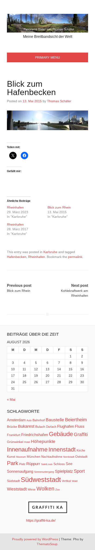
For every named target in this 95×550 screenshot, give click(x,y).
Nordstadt (68, 456)
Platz (22, 464)
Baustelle (55, 419)
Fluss (79, 426)
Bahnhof (39, 420)
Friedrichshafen (34, 434)
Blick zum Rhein (59, 207)
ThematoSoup (47, 544)
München (33, 456)
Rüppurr (33, 463)
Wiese (32, 489)
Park (12, 463)
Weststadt (17, 489)
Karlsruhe (50, 252)
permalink (75, 257)
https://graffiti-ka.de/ (41, 520)
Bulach (40, 426)
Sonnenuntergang (44, 471)
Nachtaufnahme (51, 456)
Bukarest (26, 426)
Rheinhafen (15, 207)
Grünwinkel (15, 442)
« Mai (11, 399)
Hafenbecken (16, 257)
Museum (21, 456)
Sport (79, 471)
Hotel (27, 442)
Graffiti (81, 434)
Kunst (11, 456)
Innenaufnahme (27, 449)
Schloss (59, 464)
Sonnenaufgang (20, 471)
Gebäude (61, 434)
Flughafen (65, 426)
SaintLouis (47, 464)
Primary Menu (47, 57)
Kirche (81, 450)
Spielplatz (64, 471)
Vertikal (66, 481)
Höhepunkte (43, 441)
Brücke (12, 426)
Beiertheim (76, 419)
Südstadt (13, 481)
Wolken (45, 489)
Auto (29, 420)
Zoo (57, 489)
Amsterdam (16, 420)
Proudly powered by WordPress (35, 539)
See (69, 464)
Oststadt (81, 456)
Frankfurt (13, 435)
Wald (74, 481)
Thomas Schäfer (59, 101)
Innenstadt (62, 449)
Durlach (51, 426)
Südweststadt (41, 479)
